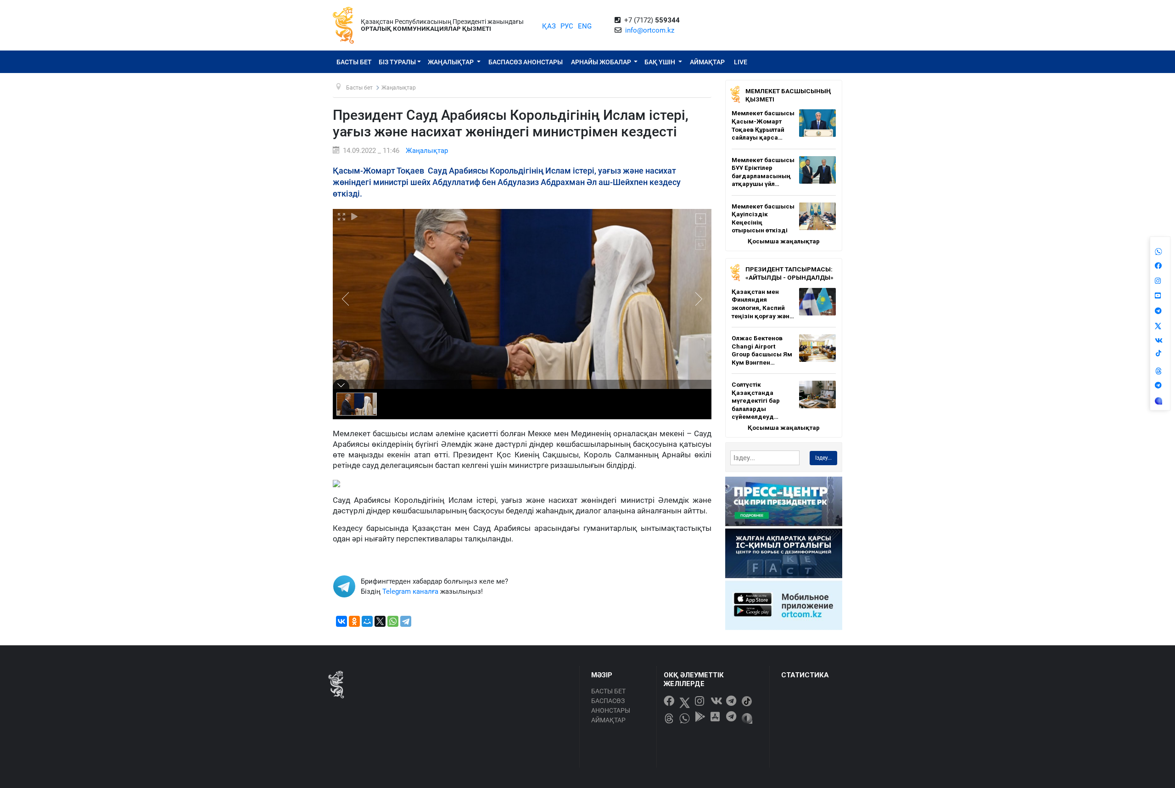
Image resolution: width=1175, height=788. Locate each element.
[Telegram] (405, 621)
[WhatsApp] (392, 621)
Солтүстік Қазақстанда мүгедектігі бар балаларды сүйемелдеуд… (756, 400)
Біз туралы (397, 62)
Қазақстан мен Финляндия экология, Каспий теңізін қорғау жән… (763, 304)
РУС (566, 26)
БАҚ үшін (660, 62)
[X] (380, 621)
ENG (585, 26)
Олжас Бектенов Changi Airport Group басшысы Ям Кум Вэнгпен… (762, 350)
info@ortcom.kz (649, 30)
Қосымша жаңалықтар (784, 241)
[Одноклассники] (354, 621)
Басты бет (354, 62)
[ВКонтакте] (341, 621)
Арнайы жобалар (601, 62)
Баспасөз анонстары (525, 62)
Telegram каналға (410, 591)
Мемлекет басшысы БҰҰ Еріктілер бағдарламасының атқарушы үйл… (763, 172)
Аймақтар (707, 62)
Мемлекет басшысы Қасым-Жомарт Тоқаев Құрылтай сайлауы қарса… (763, 125)
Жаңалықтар (451, 62)
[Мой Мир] (367, 621)
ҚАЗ (549, 26)
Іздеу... (823, 458)
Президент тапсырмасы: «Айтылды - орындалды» (789, 273)
